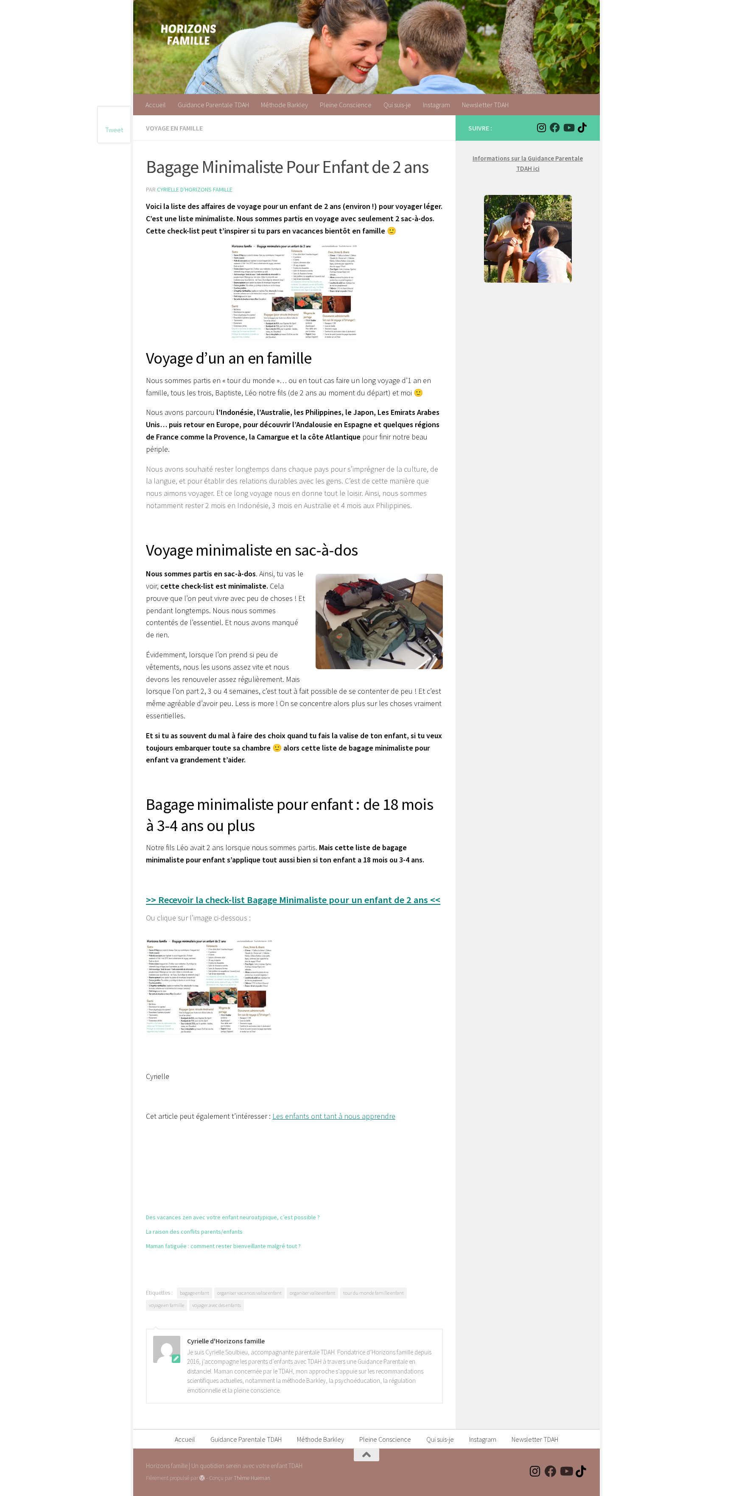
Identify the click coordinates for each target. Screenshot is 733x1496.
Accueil (155, 104)
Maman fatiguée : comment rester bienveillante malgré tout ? (223, 1246)
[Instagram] (541, 127)
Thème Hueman (252, 1478)
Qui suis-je (397, 104)
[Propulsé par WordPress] (202, 1478)
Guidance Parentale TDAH (213, 104)
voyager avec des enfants (216, 1305)
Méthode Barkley (284, 104)
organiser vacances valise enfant (249, 1293)
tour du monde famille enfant (373, 1293)
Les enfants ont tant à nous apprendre (333, 1116)
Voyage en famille (174, 128)
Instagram (436, 104)
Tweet (114, 129)
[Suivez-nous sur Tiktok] (582, 127)
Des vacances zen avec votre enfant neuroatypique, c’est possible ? (233, 1217)
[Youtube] (568, 127)
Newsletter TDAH (485, 104)
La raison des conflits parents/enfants (194, 1231)
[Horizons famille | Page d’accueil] (188, 34)
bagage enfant (194, 1293)
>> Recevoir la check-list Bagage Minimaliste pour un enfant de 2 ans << (293, 900)
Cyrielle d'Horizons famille (194, 189)
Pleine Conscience (346, 104)
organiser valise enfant (312, 1293)
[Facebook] (555, 127)
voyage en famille (166, 1305)
